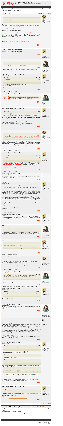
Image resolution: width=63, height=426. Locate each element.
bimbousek (6, 407)
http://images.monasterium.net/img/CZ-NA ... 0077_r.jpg (17, 65)
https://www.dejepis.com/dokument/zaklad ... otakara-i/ (10, 396)
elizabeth (43, 53)
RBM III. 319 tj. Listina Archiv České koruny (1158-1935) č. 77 (12, 49)
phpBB (41, 422)
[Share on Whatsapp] (39, 45)
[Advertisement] (25, 417)
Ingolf (42, 321)
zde (9, 51)
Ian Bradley (49, 421)
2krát (48, 176)
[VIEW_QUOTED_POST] (8, 18)
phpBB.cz (49, 423)
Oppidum (3, 225)
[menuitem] (9, 7)
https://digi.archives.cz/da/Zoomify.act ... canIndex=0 (10, 308)
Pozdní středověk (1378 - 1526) (18, 407)
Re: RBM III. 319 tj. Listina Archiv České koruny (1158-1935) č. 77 (13, 60)
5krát (46, 22)
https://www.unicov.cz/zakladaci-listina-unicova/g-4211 (31, 393)
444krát (46, 71)
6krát (48, 23)
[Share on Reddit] (38, 45)
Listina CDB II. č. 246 (5, 182)
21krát (46, 324)
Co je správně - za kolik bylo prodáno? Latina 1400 (12, 406)
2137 (44, 20)
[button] (41, 13)
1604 (45, 323)
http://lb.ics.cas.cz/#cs (10, 118)
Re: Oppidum (4, 240)
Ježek (42, 68)
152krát (49, 237)
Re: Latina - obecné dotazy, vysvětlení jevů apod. (12, 15)
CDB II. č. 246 (3, 184)
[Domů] (9, 3)
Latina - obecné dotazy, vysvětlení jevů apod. (11, 10)
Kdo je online (4, 410)
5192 (44, 103)
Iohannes (43, 173)
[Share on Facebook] (37, 45)
